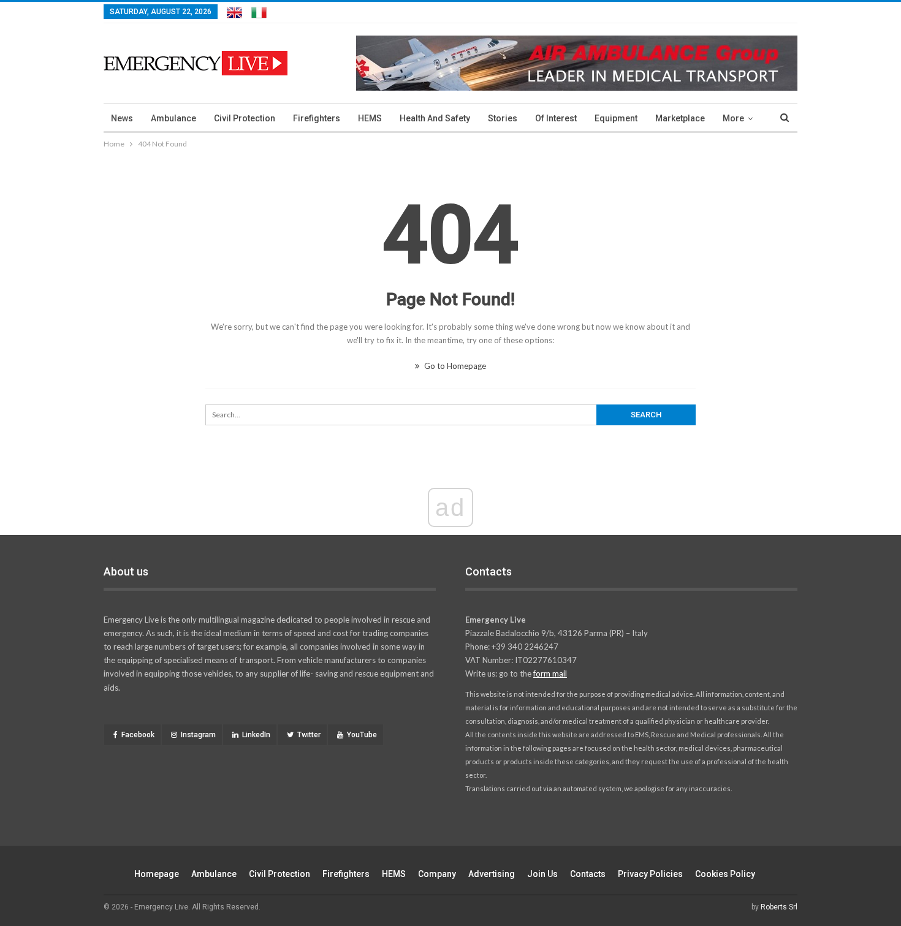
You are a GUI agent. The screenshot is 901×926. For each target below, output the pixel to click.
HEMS (370, 118)
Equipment (616, 118)
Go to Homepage (454, 366)
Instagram (198, 735)
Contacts (588, 874)
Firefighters (316, 118)
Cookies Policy (725, 874)
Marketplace (680, 118)
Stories (502, 118)
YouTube (362, 735)
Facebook (137, 735)
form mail (550, 673)
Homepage (156, 874)
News (122, 118)
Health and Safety (435, 118)
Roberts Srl (779, 907)
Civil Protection (244, 118)
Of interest (556, 118)
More (733, 118)
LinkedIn (256, 735)
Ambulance (173, 118)
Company (437, 874)
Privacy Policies (650, 874)
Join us (542, 874)
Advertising (491, 874)
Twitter (309, 735)
